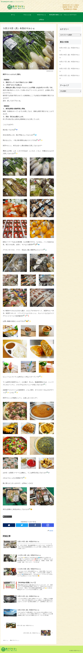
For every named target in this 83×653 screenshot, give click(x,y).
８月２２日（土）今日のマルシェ (69, 77)
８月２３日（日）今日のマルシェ (69, 70)
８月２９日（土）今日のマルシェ (69, 49)
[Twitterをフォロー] (22, 525)
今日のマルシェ (8, 516)
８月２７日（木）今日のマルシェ (69, 63)
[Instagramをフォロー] (48, 525)
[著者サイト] (9, 525)
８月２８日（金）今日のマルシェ (69, 56)
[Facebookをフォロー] (35, 525)
